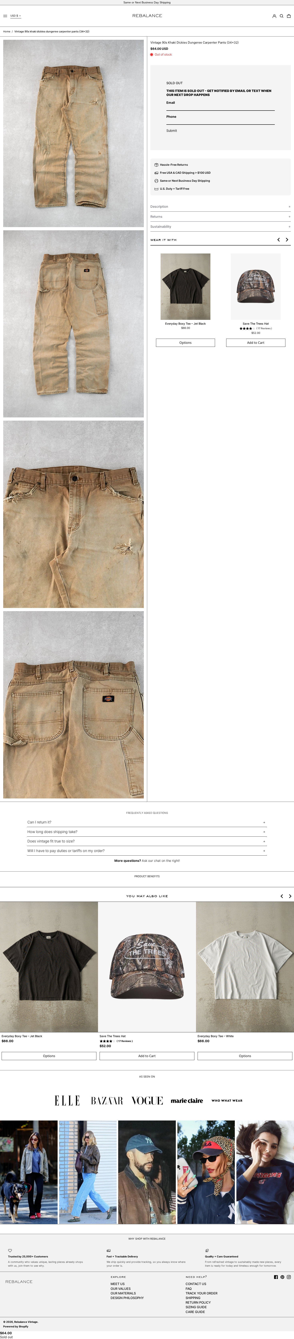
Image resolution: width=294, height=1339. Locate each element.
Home (6, 31)
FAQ (189, 1289)
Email (170, 103)
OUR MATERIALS (123, 1293)
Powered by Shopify (15, 1326)
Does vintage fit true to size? (51, 841)
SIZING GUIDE (196, 1307)
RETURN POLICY (198, 1302)
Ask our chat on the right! (161, 861)
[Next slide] (287, 240)
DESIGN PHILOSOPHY (127, 1298)
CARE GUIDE (195, 1312)
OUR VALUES (121, 1289)
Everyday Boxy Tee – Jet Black (185, 323)
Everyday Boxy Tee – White (216, 1036)
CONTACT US (196, 1284)
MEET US (118, 1284)
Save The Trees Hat (256, 323)
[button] (282, 16)
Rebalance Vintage (26, 1321)
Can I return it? (39, 822)
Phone (171, 117)
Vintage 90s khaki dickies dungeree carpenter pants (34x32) (51, 31)
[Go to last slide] (279, 240)
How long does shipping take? (52, 832)
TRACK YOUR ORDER (201, 1293)
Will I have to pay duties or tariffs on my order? (66, 851)
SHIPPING (193, 1298)
